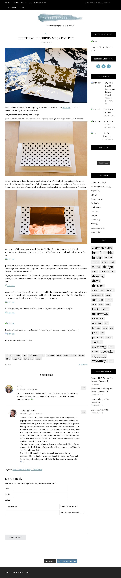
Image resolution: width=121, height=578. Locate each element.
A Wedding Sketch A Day (100, 187)
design (108, 266)
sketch (96, 342)
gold (66, 355)
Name (7, 488)
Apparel (94, 191)
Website (8, 500)
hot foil (73, 355)
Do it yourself (34, 355)
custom (17, 355)
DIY (46, 33)
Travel (93, 224)
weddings (99, 361)
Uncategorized (96, 228)
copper (9, 355)
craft (112, 262)
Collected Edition (38, 2)
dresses (97, 285)
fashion (97, 299)
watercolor (107, 351)
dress (96, 281)
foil (43, 355)
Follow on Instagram (68, 561)
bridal (96, 252)
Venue (111, 347)
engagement (97, 295)
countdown (95, 262)
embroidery (110, 290)
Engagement (95, 199)
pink (102, 333)
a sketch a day (102, 248)
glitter (94, 304)
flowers (109, 300)
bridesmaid (108, 257)
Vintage (95, 351)
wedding (99, 356)
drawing (98, 276)
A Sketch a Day (96, 182)
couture (104, 262)
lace (106, 323)
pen (111, 328)
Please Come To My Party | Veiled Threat (27, 470)
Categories (11, 7)
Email (7, 494)
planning (97, 337)
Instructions (28, 359)
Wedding (94, 232)
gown (108, 304)
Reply (83, 388)
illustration (100, 314)
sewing (109, 337)
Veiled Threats (20, 2)
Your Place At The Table (100, 410)
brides (97, 257)
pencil (94, 332)
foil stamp (50, 355)
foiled (59, 355)
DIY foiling (66, 107)
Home (7, 572)
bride (109, 252)
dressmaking (97, 290)
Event (108, 295)
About (7, 2)
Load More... (103, 163)
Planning (94, 220)
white (111, 361)
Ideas (8, 359)
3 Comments (83, 364)
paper (38, 359)
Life (92, 215)
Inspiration (17, 359)
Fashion (94, 203)
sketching (99, 347)
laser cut (96, 328)
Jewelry (94, 211)
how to (81, 355)
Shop (22, 7)
